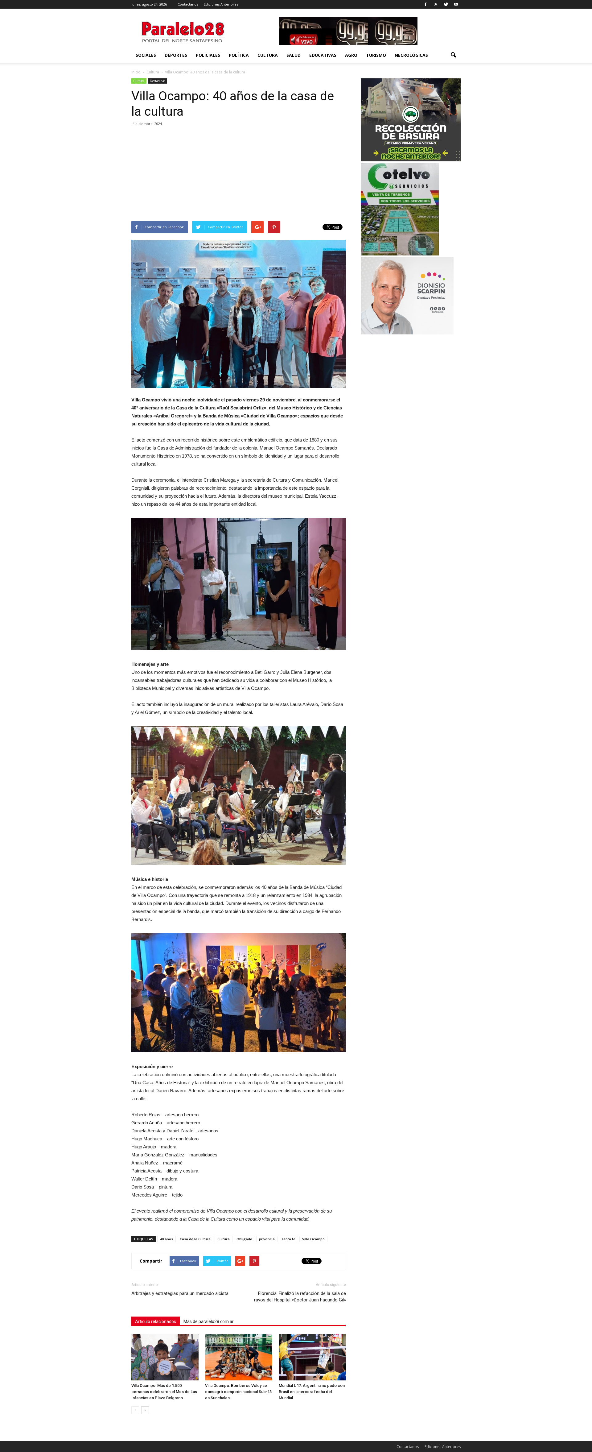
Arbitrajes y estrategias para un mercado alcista (179, 1293)
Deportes (176, 55)
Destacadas (157, 81)
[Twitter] (445, 4)
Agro (351, 55)
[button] (453, 55)
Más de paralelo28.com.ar (208, 1321)
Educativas (322, 55)
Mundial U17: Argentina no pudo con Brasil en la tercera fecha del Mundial (312, 1391)
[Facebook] (425, 4)
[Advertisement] (238, 174)
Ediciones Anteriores (221, 4)
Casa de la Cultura (195, 1239)
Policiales (208, 55)
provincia (267, 1239)
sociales (146, 55)
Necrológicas (411, 55)
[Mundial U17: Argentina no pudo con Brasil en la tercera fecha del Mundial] (312, 1357)
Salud (293, 55)
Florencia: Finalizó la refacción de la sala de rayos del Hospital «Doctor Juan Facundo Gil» (300, 1297)
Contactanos (188, 4)
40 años (166, 1239)
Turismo (376, 55)
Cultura (267, 55)
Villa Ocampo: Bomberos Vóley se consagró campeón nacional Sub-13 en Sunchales (238, 1391)
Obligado (244, 1239)
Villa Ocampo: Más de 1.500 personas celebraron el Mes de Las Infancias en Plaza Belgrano (164, 1391)
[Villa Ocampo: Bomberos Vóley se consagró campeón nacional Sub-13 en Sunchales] (238, 1357)
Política (239, 55)
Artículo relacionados (155, 1321)
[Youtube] (456, 4)
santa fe (288, 1239)
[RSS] (435, 4)
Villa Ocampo (313, 1239)
